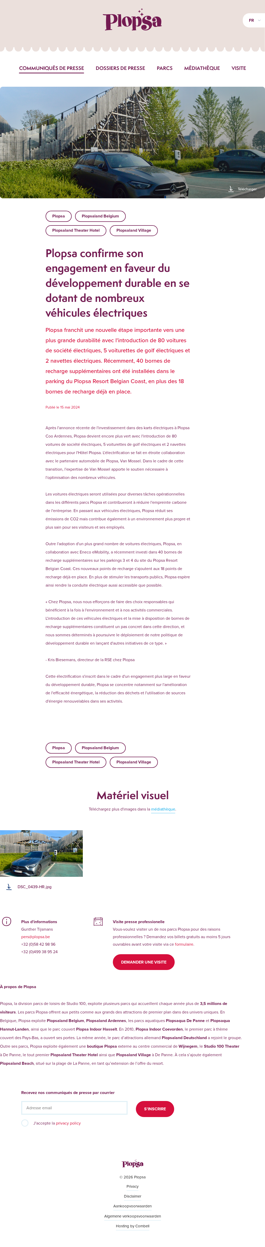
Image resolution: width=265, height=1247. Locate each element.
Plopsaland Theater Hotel (76, 230)
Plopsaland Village (133, 230)
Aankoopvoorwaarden (132, 1206)
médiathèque (163, 809)
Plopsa (58, 216)
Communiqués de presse (51, 68)
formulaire (184, 944)
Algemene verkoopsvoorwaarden (132, 1216)
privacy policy (68, 1123)
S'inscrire (155, 1109)
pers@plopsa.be (35, 936)
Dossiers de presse (120, 68)
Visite (239, 68)
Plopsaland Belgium (100, 216)
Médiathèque (202, 68)
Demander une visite (143, 962)
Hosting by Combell (132, 1226)
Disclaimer (132, 1196)
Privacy (132, 1186)
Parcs (165, 68)
